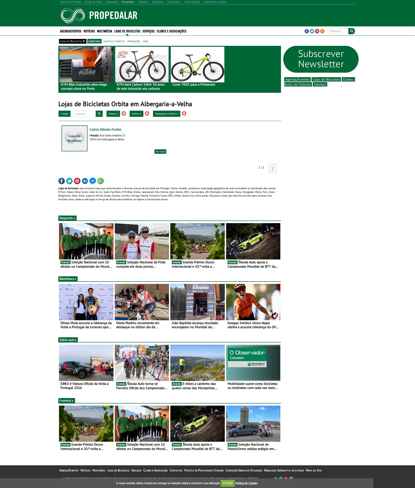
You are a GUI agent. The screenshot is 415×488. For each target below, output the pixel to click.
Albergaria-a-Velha (165, 113)
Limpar (64, 113)
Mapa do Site (313, 470)
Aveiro (135, 113)
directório (94, 41)
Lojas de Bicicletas (326, 79)
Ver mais (160, 151)
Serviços (320, 84)
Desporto (66, 218)
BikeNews (66, 279)
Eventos (65, 400)
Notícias (85, 470)
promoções (134, 41)
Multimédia (99, 470)
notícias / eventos (114, 41)
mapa (145, 41)
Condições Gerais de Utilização (244, 470)
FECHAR (228, 483)
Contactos (176, 470)
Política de (246, 483)
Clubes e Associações (155, 470)
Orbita (112, 113)
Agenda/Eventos (70, 31)
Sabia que (66, 340)
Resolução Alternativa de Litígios (284, 470)
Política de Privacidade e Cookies (203, 470)
